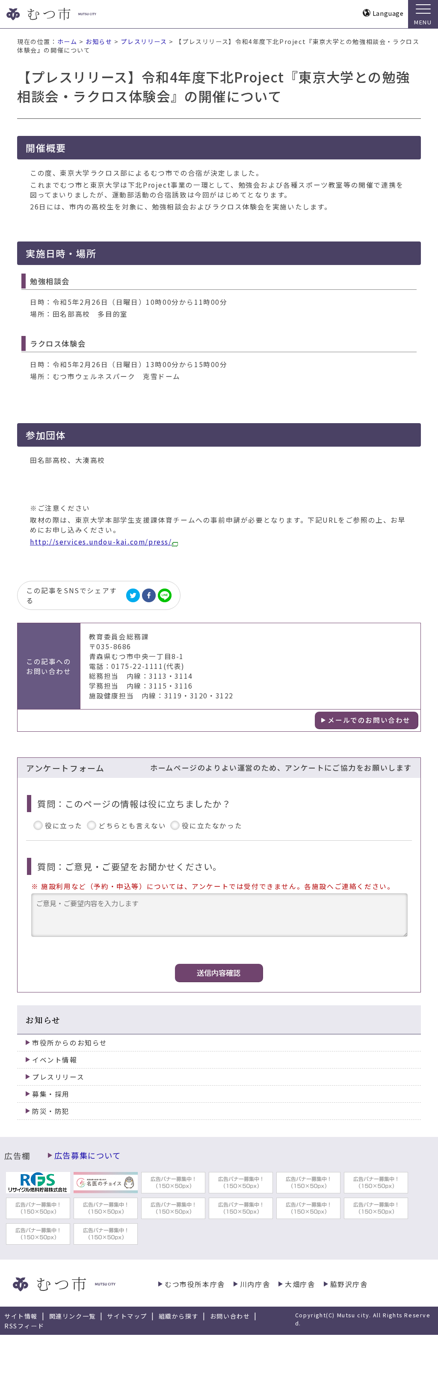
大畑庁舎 (300, 1284)
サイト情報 (21, 1316)
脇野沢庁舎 (349, 1284)
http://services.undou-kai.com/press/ (101, 542)
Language (388, 13)
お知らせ (99, 41)
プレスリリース (144, 41)
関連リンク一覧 (72, 1316)
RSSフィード (24, 1326)
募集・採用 (51, 1094)
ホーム (67, 41)
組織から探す (179, 1316)
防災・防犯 (51, 1111)
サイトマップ (127, 1316)
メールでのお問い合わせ (369, 720)
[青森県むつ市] (67, 14)
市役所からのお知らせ (69, 1043)
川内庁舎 (255, 1284)
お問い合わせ (230, 1316)
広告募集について (87, 1155)
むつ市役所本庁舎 (195, 1284)
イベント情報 (54, 1060)
